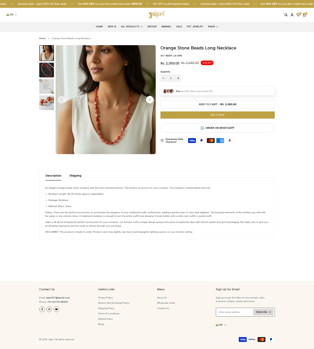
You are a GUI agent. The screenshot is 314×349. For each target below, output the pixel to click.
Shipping (75, 175)
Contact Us (163, 308)
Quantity (165, 71)
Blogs (101, 324)
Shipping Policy (106, 308)
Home (42, 38)
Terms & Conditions (109, 313)
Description (53, 175)
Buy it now (217, 115)
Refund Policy (105, 319)
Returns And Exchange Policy (113, 303)
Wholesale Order (166, 303)
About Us (162, 297)
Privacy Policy (105, 297)
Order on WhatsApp (219, 127)
